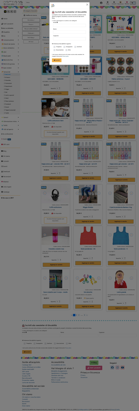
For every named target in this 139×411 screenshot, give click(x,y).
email (55, 22)
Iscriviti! (57, 60)
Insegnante (69, 46)
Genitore (79, 46)
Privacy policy (66, 56)
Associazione (60, 50)
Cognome (56, 35)
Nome (55, 29)
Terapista (58, 46)
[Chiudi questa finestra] (87, 4)
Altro (69, 50)
